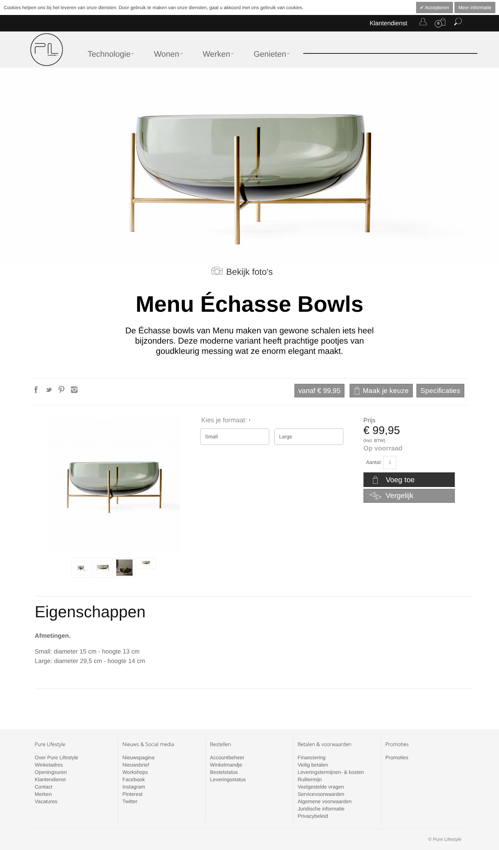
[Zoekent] (457, 23)
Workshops (135, 772)
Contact (43, 787)
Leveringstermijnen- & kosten (331, 772)
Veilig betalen (313, 765)
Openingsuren (51, 772)
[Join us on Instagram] (74, 392)
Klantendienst (388, 23)
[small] (81, 568)
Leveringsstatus (228, 779)
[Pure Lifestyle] (46, 49)
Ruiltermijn (310, 779)
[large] (103, 568)
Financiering (311, 757)
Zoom (114, 484)
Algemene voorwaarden (325, 801)
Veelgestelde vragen (321, 787)
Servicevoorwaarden (321, 794)
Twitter (129, 801)
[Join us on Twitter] (49, 392)
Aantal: (374, 462)
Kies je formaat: (225, 420)
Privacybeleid (313, 816)
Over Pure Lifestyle (56, 757)
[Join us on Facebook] (36, 392)
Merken (43, 794)
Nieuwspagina (138, 757)
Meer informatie (474, 7)
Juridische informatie (321, 809)
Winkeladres (49, 765)
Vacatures (46, 801)
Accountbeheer (227, 757)
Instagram (133, 787)
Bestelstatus (224, 772)
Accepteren (436, 7)
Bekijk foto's (249, 272)
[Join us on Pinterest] (62, 392)
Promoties (396, 757)
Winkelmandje (226, 765)
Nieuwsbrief (135, 765)
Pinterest (132, 794)
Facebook (133, 779)
